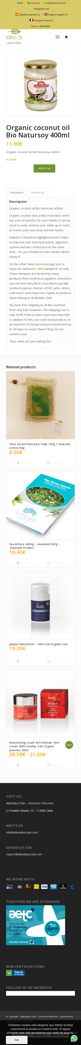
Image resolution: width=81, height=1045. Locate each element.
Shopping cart (41, 8)
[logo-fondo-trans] (33, 37)
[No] (76, 1032)
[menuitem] (20, 3)
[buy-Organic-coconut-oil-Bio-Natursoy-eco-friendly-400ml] (40, 85)
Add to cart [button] (25, 462)
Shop (20, 2)
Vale (16, 1039)
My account (33, 2)
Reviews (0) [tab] (37, 192)
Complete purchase (55, 2)
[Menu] (57, 37)
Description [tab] (16, 192)
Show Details (56, 462)
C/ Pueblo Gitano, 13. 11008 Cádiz (29, 810)
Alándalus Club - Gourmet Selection (39, 1016)
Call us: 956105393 (40, 26)
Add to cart (44, 168)
